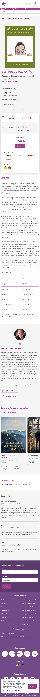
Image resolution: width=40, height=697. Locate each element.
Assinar (6, 586)
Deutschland (21, 9)
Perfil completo (10, 390)
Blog (2, 607)
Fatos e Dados (5, 614)
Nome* (4, 569)
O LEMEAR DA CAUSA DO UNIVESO (10, 456)
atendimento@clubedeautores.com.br (12, 316)
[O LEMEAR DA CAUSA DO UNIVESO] (13, 435)
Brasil (2, 9)
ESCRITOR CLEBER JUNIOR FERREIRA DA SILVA (9, 461)
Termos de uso (5, 617)
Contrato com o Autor (8, 621)
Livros (9, 18)
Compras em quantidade (30, 614)
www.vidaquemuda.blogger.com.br (21, 385)
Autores (3, 603)
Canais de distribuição (29, 617)
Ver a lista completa (10, 413)
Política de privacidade (29, 600)
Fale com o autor (11, 396)
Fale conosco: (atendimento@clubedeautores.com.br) (17, 637)
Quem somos (5, 610)
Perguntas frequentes (7, 633)
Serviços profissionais (29, 607)
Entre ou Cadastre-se (29, 4)
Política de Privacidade (13, 690)
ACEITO (32, 686)
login (6, 484)
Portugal (8, 9)
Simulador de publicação (30, 622)
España (14, 9)
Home (4, 18)
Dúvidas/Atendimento (7, 600)
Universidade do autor (29, 610)
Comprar (20, 146)
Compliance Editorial (28, 603)
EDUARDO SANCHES (11, 82)
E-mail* (4, 577)
